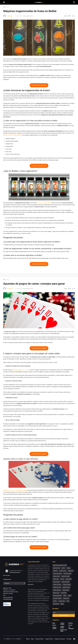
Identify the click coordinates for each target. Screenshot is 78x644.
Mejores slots (56, 592)
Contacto (68, 639)
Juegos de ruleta (57, 587)
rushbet (55, 601)
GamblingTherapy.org (14, 572)
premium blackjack (57, 595)
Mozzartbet (63, 592)
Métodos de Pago (63, 630)
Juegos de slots (66, 587)
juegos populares (57, 590)
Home (4, 7)
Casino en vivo (62, 570)
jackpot (62, 579)
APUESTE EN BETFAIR (39, 85)
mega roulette (66, 590)
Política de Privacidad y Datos (10, 591)
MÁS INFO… (31, 584)
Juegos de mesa (66, 584)
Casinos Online (39, 639)
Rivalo (69, 595)
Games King (56, 579)
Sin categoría (71, 628)
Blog (8, 7)
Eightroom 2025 (7, 588)
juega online (68, 579)
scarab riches (62, 601)
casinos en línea (67, 573)
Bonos (54, 625)
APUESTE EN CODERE (39, 348)
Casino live (70, 570)
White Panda (56, 603)
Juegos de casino (57, 584)
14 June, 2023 (18, 288)
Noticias (70, 623)
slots (68, 601)
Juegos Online (29, 16)
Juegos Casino (29, 288)
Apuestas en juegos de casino (59, 565)
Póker (65, 595)
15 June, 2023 (18, 16)
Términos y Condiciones (9, 590)
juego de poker (56, 581)
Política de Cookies (8, 593)
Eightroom (8, 638)
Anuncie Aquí (6, 575)
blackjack (55, 570)
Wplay (62, 603)
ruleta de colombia (57, 598)
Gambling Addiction (8, 599)
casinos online (56, 576)
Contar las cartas (65, 576)
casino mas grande (57, 573)
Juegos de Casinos (59, 639)
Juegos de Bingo (65, 581)
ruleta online (66, 598)
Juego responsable (8, 597)
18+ (4, 595)
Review (70, 625)
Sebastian (10, 16)
